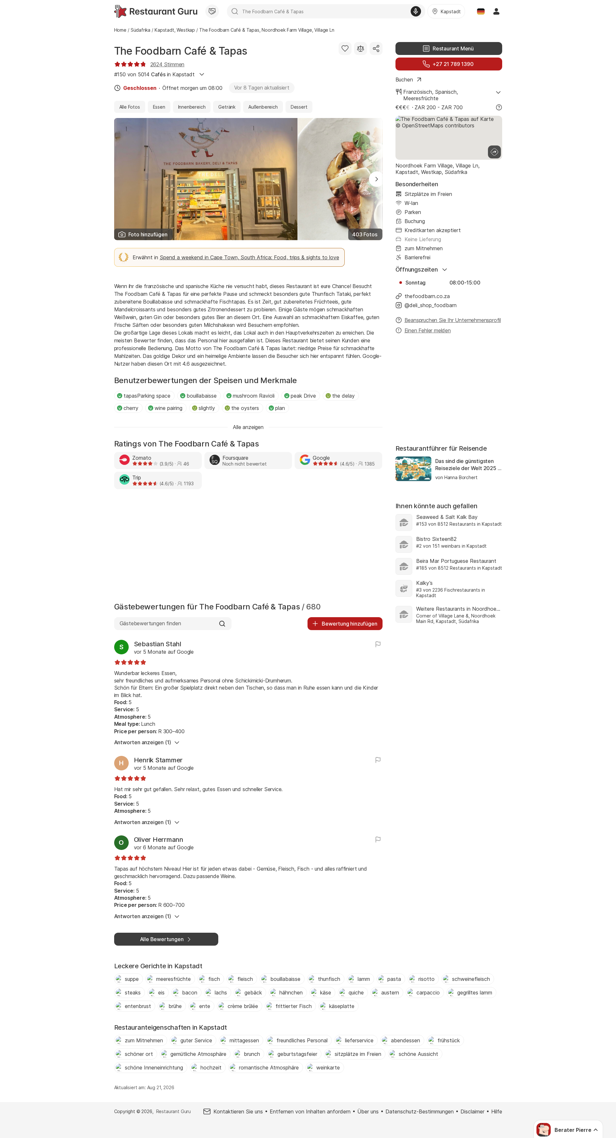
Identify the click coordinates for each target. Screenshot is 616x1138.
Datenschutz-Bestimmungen (419, 1111)
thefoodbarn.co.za (427, 296)
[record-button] (416, 11)
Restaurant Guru (173, 1111)
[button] (376, 179)
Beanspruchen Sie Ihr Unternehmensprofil (453, 320)
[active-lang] (481, 11)
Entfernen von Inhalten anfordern (310, 1111)
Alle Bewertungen (162, 939)
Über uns (368, 1111)
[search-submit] (235, 11)
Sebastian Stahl (157, 644)
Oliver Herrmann (158, 839)
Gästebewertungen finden (150, 623)
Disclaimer (472, 1111)
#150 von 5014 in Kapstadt (154, 74)
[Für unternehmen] (212, 11)
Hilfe (496, 1111)
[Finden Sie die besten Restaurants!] (155, 11)
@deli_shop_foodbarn (431, 305)
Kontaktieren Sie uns (238, 1111)
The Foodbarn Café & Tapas (180, 51)
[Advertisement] (248, 547)
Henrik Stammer (158, 760)
